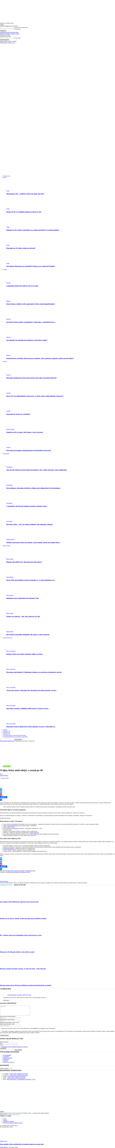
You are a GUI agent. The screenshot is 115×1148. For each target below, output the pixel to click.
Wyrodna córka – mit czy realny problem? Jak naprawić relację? (29, 524)
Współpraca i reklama (8, 1121)
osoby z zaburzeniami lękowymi (11, 825)
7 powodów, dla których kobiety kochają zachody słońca (26, 506)
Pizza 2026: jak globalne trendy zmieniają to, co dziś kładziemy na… (30, 580)
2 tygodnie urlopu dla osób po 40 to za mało (22, 286)
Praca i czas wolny (7, 637)
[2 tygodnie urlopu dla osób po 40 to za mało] (14, 281)
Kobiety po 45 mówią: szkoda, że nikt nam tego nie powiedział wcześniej (23, 918)
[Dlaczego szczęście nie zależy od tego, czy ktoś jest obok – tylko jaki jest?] (8, 965)
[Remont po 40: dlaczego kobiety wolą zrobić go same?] (8, 949)
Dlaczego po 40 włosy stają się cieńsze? (20, 248)
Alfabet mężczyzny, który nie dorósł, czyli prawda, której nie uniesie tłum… (33, 542)
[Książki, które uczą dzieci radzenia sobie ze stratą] (14, 649)
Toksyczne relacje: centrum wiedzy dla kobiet (14, 735)
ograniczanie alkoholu (8, 848)
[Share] (57, 800)
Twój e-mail (17, 38)
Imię (1, 1043)
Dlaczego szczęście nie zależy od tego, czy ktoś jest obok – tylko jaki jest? (23, 968)
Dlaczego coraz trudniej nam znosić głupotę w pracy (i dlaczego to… (31, 726)
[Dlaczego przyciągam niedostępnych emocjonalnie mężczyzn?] (14, 446)
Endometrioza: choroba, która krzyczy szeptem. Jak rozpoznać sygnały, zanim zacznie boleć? (40, 358)
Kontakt (5, 729)
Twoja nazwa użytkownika (21, 27)
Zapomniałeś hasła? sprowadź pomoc (9, 32)
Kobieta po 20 (6, 732)
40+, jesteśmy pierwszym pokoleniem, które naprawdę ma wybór (21, 935)
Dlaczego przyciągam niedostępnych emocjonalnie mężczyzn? (28, 450)
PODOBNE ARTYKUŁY (6, 884)
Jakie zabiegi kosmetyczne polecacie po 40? (19, 872)
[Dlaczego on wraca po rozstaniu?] (14, 409)
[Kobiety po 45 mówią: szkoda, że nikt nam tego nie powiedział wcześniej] (8, 915)
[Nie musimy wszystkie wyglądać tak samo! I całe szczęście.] (14, 630)
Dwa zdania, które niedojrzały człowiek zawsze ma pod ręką (19, 902)
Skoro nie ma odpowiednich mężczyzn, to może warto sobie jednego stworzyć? (34, 396)
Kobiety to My (6, 176)
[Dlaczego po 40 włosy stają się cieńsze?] (14, 243)
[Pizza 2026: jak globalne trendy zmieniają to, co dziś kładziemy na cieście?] (14, 575)
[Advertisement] (57, 753)
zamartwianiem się (34, 832)
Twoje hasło (17, 29)
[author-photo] (4, 880)
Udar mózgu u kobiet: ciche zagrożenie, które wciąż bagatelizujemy (30, 304)
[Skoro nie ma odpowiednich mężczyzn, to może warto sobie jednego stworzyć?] (14, 391)
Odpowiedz (6, 1000)
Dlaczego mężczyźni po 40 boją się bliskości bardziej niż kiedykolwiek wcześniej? (25, 985)
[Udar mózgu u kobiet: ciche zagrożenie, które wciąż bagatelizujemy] (14, 299)
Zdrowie (5, 269)
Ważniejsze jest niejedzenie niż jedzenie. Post (22, 598)
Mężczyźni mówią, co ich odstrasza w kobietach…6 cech (21, 1079)
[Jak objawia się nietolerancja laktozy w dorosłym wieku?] (14, 335)
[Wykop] (57, 793)
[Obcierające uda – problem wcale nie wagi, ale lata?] (14, 189)
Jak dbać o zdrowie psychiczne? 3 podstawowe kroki (22, 870)
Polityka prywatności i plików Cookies (9, 33)
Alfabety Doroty (10, 539)
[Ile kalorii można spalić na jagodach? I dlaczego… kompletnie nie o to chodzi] (14, 317)
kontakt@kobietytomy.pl (14, 1114)
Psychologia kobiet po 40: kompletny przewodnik (15, 736)
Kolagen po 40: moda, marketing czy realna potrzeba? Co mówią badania (32, 230)
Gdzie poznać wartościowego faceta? (19, 1073)
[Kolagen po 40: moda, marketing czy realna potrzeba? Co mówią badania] (14, 225)
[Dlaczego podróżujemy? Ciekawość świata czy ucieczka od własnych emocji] (14, 667)
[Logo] (50, 108)
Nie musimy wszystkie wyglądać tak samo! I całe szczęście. (28, 634)
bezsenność (16, 828)
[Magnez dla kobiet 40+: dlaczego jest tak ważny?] (14, 557)
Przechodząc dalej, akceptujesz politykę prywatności (15, 1046)
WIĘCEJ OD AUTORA (20, 884)
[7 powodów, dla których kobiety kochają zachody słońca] (14, 501)
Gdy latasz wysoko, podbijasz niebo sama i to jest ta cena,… (28, 708)
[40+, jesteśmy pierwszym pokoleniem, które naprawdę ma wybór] (8, 932)
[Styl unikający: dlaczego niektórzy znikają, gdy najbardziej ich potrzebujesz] (14, 483)
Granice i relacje (10, 429)
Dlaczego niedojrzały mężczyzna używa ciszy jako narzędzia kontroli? (31, 378)
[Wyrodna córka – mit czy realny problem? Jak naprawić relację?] (14, 520)
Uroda (4, 177)
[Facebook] (57, 789)
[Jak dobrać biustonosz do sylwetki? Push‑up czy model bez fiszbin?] (14, 262)
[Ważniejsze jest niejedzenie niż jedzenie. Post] (14, 594)
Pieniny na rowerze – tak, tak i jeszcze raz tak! (23, 616)
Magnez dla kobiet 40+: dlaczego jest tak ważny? (24, 562)
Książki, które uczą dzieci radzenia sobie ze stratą (24, 654)
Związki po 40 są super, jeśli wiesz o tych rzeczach (24, 432)
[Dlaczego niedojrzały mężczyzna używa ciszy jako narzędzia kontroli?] (14, 373)
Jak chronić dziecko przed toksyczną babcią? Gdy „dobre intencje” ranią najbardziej (36, 470)
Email (1, 1045)
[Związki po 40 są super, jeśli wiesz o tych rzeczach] (14, 428)
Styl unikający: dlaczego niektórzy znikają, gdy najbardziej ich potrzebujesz (33, 488)
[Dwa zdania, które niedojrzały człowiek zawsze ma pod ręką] (8, 898)
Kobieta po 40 (6, 731)
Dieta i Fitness (6, 545)
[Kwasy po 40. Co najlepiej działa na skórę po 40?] (14, 207)
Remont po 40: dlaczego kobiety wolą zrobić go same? (17, 952)
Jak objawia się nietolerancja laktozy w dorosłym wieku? (26, 340)
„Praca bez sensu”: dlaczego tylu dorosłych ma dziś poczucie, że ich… (31, 690)
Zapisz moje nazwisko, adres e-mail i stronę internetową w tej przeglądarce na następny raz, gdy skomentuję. (28, 1028)
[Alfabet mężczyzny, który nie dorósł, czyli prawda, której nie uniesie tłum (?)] (14, 538)
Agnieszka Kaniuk (11, 995)
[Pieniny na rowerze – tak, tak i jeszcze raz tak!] (14, 612)
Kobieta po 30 (6, 734)
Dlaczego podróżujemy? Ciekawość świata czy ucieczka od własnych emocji (33, 672)
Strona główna (3, 741)
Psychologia (6, 453)
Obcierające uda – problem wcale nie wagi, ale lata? (25, 194)
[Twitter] (57, 791)
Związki (5, 361)
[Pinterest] (57, 795)
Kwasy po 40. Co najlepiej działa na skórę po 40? (24, 212)
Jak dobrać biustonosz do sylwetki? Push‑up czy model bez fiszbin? (30, 266)
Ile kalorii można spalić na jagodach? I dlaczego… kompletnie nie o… (31, 322)
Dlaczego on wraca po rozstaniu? (18, 414)
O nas (4, 1118)
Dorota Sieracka (4, 775)
